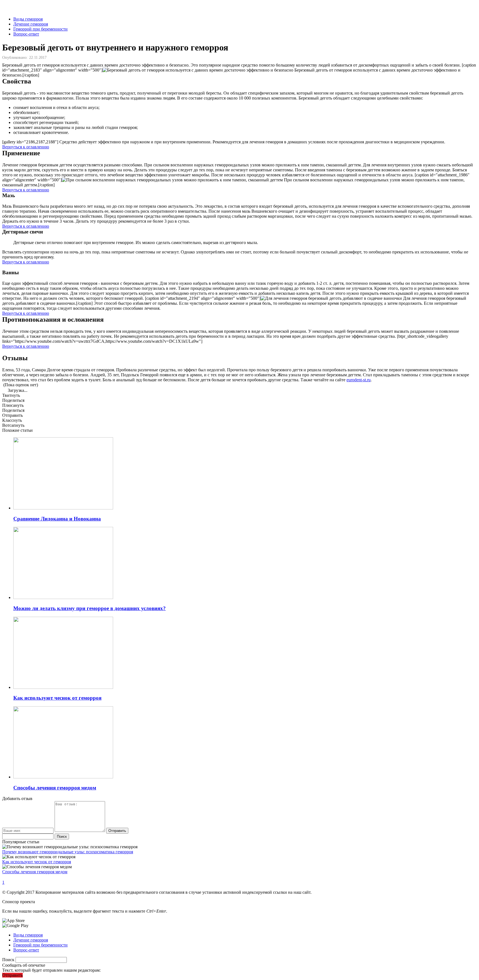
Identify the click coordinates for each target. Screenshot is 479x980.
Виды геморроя (28, 19)
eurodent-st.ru (358, 379)
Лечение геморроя (30, 24)
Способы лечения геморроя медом (34, 871)
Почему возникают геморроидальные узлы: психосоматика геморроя (67, 851)
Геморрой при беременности (40, 29)
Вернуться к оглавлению (25, 146)
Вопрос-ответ (26, 34)
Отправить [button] (12, 975)
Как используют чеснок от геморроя (36, 861)
